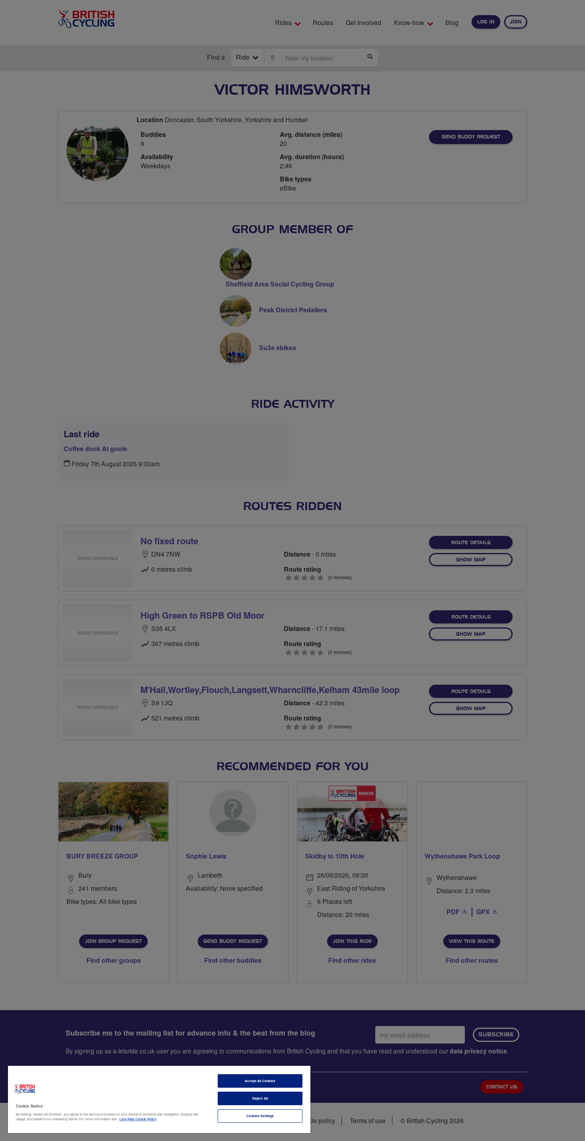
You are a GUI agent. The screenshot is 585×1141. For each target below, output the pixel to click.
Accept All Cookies (260, 1081)
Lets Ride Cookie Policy (138, 1119)
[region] (159, 1099)
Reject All (260, 1098)
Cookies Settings (260, 1116)
